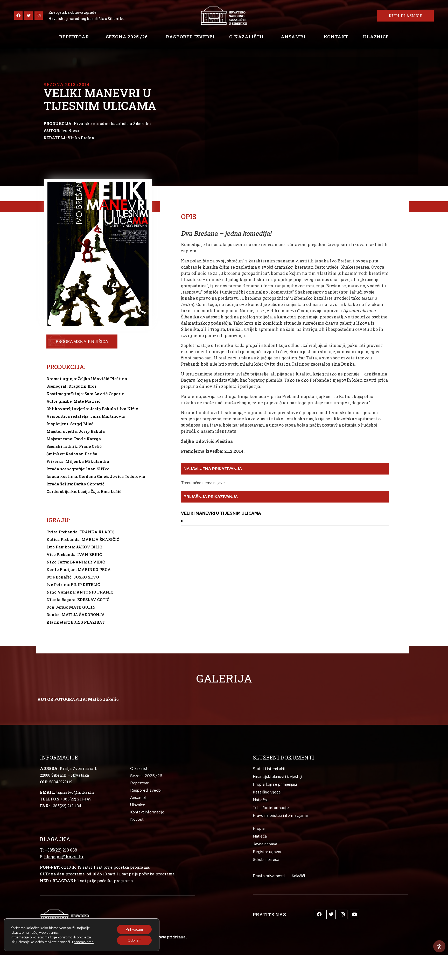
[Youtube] (354, 914)
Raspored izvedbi (190, 37)
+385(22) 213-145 (76, 798)
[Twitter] (28, 15)
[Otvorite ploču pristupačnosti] (439, 946)
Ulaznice (376, 37)
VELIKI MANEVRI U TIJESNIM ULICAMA (221, 513)
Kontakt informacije (147, 812)
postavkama (84, 941)
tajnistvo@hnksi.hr (75, 792)
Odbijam (134, 940)
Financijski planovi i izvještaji (277, 776)
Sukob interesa (266, 859)
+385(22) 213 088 (61, 850)
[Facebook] (18, 15)
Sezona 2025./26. (127, 37)
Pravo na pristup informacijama (280, 815)
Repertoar (74, 37)
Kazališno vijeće (267, 792)
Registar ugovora (268, 851)
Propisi (259, 828)
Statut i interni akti (269, 768)
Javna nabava (265, 844)
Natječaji (260, 800)
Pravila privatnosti (269, 876)
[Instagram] (38, 15)
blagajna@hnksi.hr (63, 856)
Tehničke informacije (271, 807)
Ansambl (294, 37)
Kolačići (298, 876)
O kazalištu (246, 37)
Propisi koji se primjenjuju (275, 784)
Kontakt (336, 37)
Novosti (137, 819)
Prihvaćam (134, 929)
